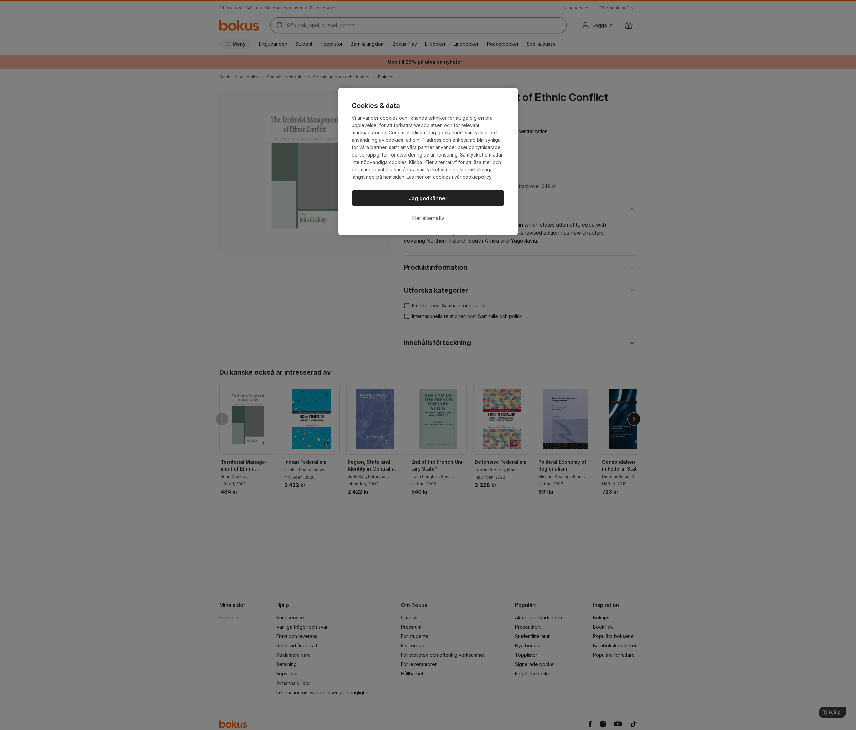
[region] (428, 161)
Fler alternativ (428, 218)
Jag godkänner (428, 198)
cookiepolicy (477, 177)
